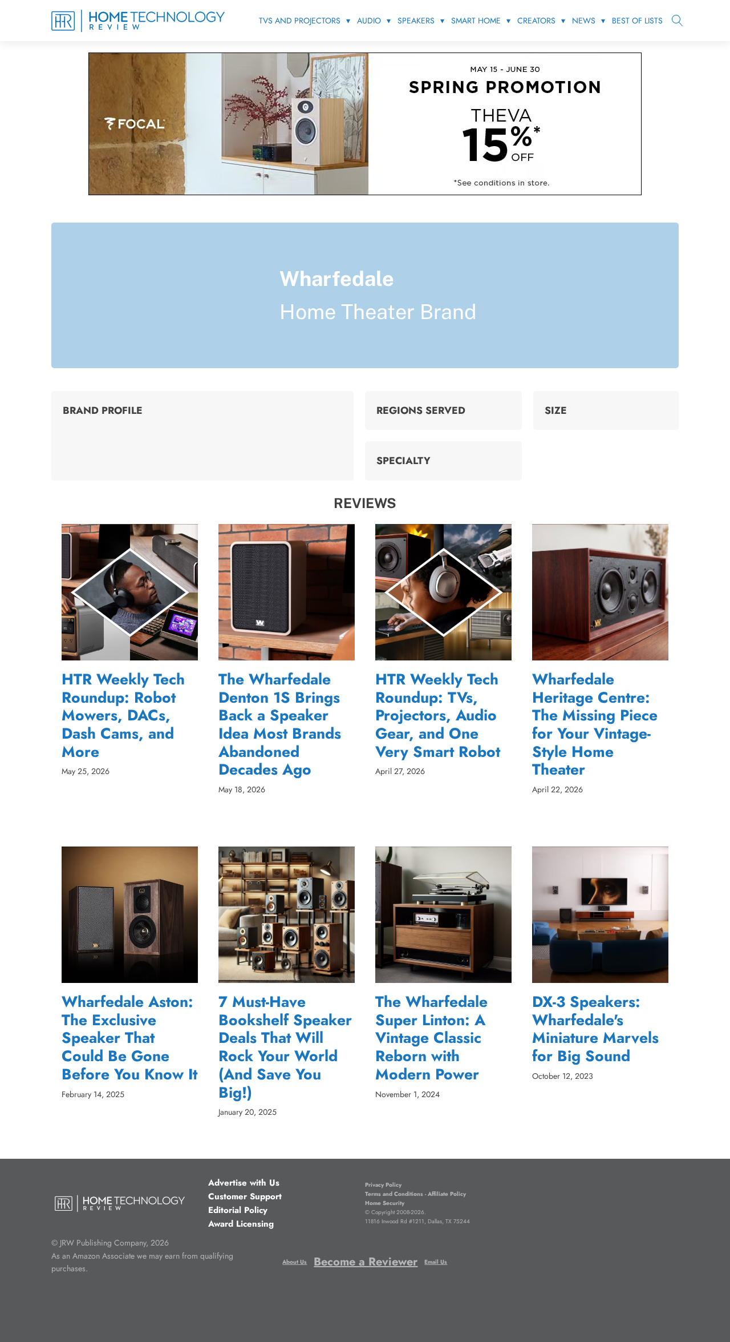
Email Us (435, 1262)
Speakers (416, 20)
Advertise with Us (243, 1182)
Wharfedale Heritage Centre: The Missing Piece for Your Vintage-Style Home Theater (595, 725)
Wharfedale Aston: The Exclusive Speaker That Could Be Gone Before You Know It (129, 1038)
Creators (536, 20)
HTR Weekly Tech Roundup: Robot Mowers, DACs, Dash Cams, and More (123, 716)
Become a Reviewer (365, 1262)
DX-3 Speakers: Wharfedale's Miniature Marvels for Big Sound (595, 1029)
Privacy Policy (383, 1184)
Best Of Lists (637, 20)
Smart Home (476, 20)
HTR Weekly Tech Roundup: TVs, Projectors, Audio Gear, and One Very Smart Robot (437, 716)
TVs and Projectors (299, 20)
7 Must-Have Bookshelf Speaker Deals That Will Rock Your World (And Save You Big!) (285, 1047)
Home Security (384, 1203)
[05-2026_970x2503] (365, 191)
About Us (294, 1262)
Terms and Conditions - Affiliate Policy (415, 1194)
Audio (369, 20)
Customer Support (245, 1196)
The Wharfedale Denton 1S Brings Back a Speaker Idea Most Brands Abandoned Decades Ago (279, 725)
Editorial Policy (237, 1210)
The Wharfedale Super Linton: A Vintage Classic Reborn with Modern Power (431, 1038)
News (583, 20)
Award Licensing (241, 1224)
